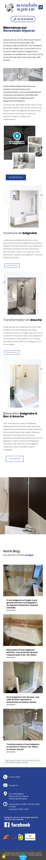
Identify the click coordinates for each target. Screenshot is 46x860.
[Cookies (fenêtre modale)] (3, 856)
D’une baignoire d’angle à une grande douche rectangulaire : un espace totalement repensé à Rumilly (22, 604)
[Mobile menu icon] (41, 7)
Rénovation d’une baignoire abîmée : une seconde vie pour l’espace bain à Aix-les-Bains (22, 652)
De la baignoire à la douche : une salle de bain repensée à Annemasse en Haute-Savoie (22, 699)
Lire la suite (10, 610)
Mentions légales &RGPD (19, 855)
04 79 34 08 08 (25, 19)
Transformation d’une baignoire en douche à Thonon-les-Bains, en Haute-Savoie (22, 747)
